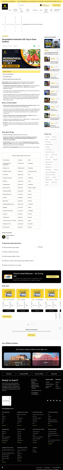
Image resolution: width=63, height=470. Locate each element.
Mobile (34, 450)
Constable (19, 419)
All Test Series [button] (21, 10)
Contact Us (58, 388)
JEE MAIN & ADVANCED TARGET (8, 453)
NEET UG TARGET (5, 456)
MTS (33, 423)
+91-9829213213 (45, 5)
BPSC (49, 423)
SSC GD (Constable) (37, 418)
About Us (57, 382)
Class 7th (19, 433)
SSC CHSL (35, 421)
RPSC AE (19, 458)
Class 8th (19, 435)
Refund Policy (47, 467)
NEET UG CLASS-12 (6, 454)
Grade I (3, 419)
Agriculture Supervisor (52, 433)
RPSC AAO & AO (51, 441)
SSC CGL (34, 416)
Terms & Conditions (57, 467)
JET (48, 438)
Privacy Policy (39, 467)
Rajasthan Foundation (21, 414)
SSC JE (18, 451)
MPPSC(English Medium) (53, 421)
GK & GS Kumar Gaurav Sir (38, 414)
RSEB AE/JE (19, 457)
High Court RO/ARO (36, 438)
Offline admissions (50, 384)
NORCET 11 (4, 431)
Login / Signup (56, 5)
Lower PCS (35, 440)
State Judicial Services (22, 450)
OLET (3, 460)
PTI (2, 423)
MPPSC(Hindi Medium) (52, 419)
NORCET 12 (4, 433)
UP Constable (35, 433)
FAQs (56, 384)
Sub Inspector (20, 418)
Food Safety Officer (52, 431)
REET (3, 414)
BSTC (3, 421)
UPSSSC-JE (19, 453)
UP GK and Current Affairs (38, 437)
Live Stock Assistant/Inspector (54, 440)
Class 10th (19, 438)
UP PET (34, 435)
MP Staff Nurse (5, 440)
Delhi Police (35, 419)
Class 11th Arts (20, 440)
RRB (3, 435)
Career (57, 386)
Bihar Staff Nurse (5, 438)
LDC (18, 423)
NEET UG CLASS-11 (5, 458)
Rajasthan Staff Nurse (6, 437)
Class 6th (19, 431)
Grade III (3, 416)
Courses (48, 382)
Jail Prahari (19, 421)
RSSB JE (19, 455)
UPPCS (49, 418)
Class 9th (19, 437)
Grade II (3, 418)
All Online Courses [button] (15, 10)
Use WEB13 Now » (53, 276)
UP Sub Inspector (36, 431)
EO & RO (50, 416)
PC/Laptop (35, 451)
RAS (18, 416)
